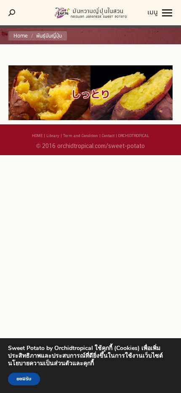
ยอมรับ (24, 379)
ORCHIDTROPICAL (133, 135)
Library (52, 135)
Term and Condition (80, 135)
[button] (145, 12)
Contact (108, 135)
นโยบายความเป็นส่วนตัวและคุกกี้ (51, 363)
